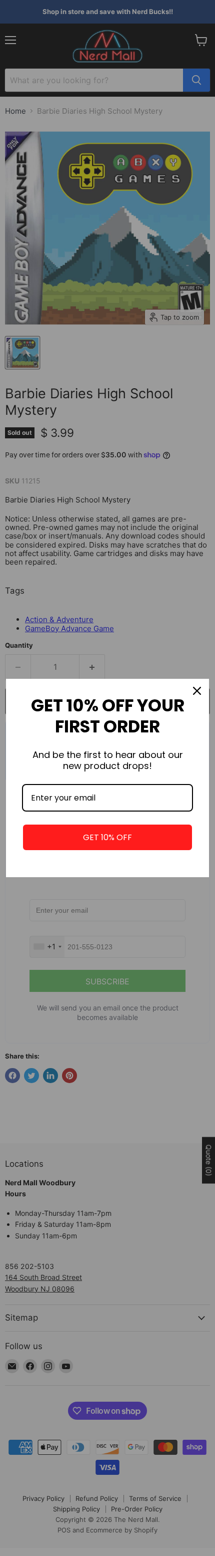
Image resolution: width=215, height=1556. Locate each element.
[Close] (197, 691)
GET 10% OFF (107, 837)
